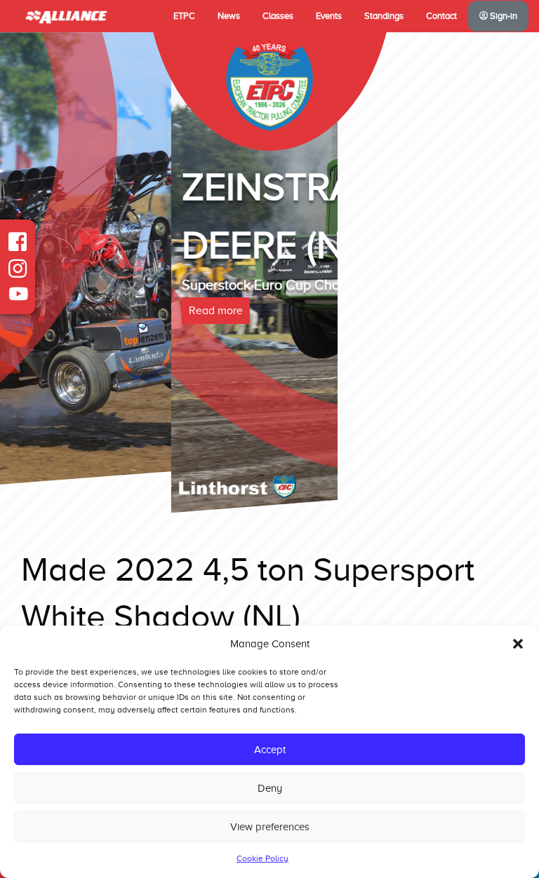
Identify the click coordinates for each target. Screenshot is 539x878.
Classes (277, 16)
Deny (270, 788)
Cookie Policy (262, 858)
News (229, 16)
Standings (384, 16)
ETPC (184, 16)
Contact (441, 16)
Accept (270, 749)
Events (329, 16)
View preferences (270, 826)
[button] (518, 644)
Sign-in (502, 16)
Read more (45, 310)
